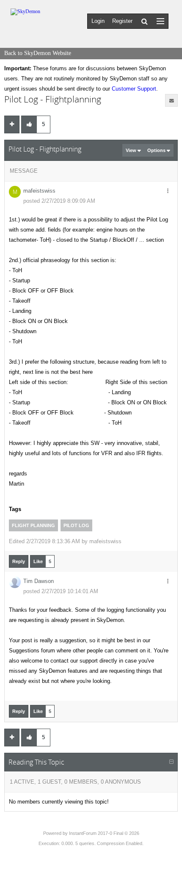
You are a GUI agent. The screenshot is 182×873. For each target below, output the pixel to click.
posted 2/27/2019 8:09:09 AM (59, 201)
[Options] (167, 191)
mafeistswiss (39, 191)
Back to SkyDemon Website (37, 53)
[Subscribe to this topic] (171, 100)
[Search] (144, 21)
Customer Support (134, 89)
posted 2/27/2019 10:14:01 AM (60, 591)
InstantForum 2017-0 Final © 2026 (104, 833)
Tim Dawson (38, 581)
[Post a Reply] (11, 124)
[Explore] (160, 21)
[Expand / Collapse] (171, 762)
